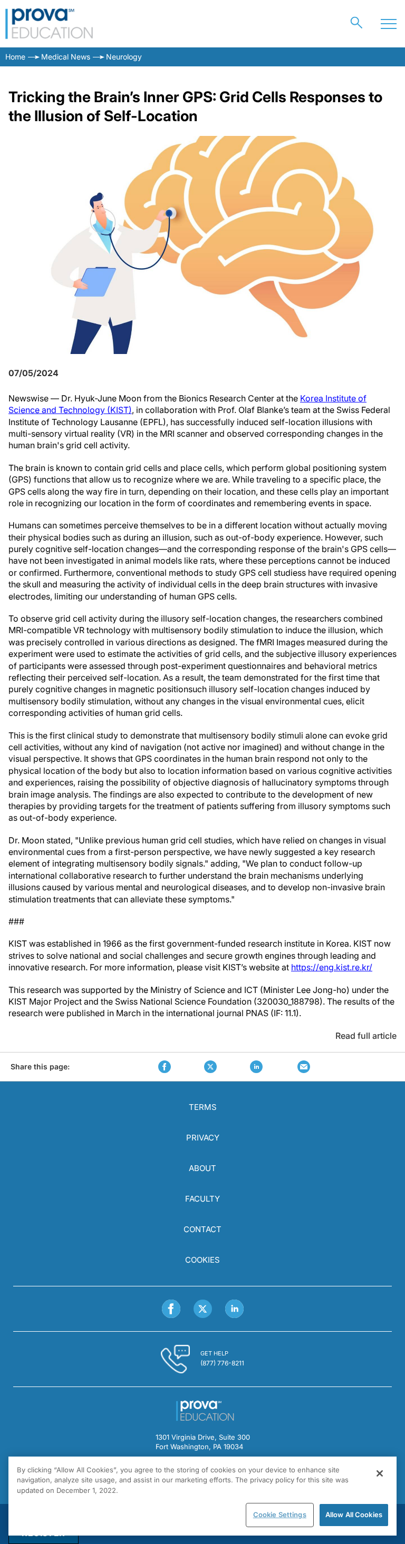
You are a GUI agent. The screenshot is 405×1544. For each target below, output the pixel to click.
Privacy (202, 1138)
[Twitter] (203, 1309)
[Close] (379, 1473)
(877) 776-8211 (222, 1363)
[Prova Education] (49, 23)
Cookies (202, 1260)
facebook (164, 1067)
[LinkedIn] (234, 1309)
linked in (256, 1067)
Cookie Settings (279, 1514)
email (304, 1067)
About (202, 1168)
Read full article (366, 1035)
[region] (202, 1496)
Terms (203, 1107)
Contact (202, 1229)
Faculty (202, 1199)
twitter (210, 1066)
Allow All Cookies (353, 1514)
